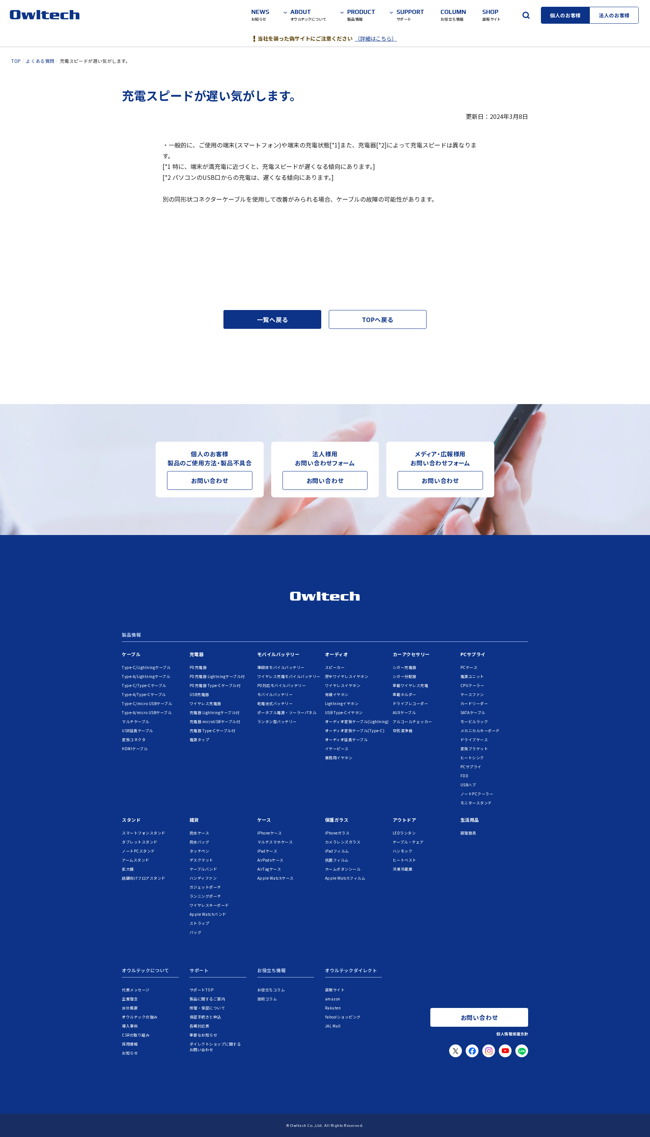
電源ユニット (472, 676)
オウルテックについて (145, 970)
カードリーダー (474, 703)
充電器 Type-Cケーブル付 (212, 730)
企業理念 (130, 999)
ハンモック (403, 851)
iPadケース (267, 851)
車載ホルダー (404, 694)
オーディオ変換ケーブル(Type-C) (355, 730)
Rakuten (333, 1008)
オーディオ (336, 654)
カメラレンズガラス (343, 842)
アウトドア (404, 819)
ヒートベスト (404, 860)
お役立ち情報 (271, 970)
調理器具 (468, 833)
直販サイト (335, 990)
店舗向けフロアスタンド (144, 878)
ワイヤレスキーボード (209, 905)
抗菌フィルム (337, 860)
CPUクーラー (472, 685)
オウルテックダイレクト (351, 970)
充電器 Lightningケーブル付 (215, 712)
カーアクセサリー (411, 654)
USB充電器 (199, 694)
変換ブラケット (474, 748)
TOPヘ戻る (377, 319)
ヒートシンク (472, 757)
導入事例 (130, 1026)
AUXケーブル (404, 712)
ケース (264, 819)
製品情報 (131, 635)
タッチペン (200, 851)
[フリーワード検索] (526, 15)
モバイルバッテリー (278, 654)
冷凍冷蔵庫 (403, 869)
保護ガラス (337, 819)
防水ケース (200, 833)
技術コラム (267, 999)
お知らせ (130, 1053)
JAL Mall (333, 1026)
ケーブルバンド (203, 869)
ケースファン (472, 694)
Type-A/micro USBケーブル (147, 712)
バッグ (196, 932)
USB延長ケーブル (137, 730)
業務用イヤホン (339, 757)
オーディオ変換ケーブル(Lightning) (357, 721)
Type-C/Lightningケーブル (146, 667)
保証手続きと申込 (205, 1017)
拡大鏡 (128, 869)
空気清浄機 (403, 730)
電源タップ (200, 739)
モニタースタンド (476, 803)
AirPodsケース (270, 860)
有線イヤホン (337, 694)
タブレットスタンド (140, 842)
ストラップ (200, 923)
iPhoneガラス (337, 833)
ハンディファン (203, 878)
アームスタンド (135, 860)
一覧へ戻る (272, 319)
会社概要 (130, 1008)
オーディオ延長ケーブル (346, 739)
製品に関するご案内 (207, 999)
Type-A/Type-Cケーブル (144, 694)
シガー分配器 (404, 676)
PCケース (469, 667)
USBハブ (468, 784)
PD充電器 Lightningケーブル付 (217, 676)
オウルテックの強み (140, 1017)
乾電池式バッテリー (275, 703)
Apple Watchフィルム (345, 878)
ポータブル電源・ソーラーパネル (287, 712)
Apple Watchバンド (208, 914)
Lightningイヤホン (342, 703)
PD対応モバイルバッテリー (281, 685)
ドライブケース (474, 739)
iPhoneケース (269, 833)
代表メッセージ (136, 990)
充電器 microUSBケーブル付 (215, 721)
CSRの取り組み (135, 1035)
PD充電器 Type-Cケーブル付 (215, 685)
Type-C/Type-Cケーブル (144, 685)
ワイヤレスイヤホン (343, 685)
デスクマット (201, 860)
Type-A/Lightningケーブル (146, 676)
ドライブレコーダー (410, 703)
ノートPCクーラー (477, 794)
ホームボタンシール (343, 869)
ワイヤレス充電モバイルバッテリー (288, 676)
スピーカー (335, 667)
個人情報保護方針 (512, 1034)
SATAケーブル (472, 712)
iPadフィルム (337, 851)
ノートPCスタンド (138, 851)
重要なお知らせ (203, 1035)
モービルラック (474, 721)
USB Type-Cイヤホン (344, 712)
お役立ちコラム (271, 990)
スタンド (131, 819)
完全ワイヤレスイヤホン (347, 676)
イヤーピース (337, 748)
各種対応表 (200, 1026)
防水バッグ (200, 842)
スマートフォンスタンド (144, 833)
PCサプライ (473, 654)
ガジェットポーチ (205, 887)
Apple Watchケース (275, 878)
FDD (464, 775)
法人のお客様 (614, 15)
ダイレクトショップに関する (215, 1046)
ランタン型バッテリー (277, 721)
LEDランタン (404, 833)
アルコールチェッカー (412, 721)
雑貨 (194, 819)
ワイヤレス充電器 (205, 703)
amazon (332, 999)
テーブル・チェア (408, 842)
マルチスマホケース (275, 842)
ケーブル (131, 654)
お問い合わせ (209, 480)
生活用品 (469, 819)
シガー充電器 (404, 667)
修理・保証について (207, 1008)
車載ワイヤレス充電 (410, 685)
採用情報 (130, 1044)
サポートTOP (202, 990)
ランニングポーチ (205, 896)
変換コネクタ (134, 739)
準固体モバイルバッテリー (281, 667)
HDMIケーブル (134, 748)
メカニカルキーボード (480, 730)
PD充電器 (198, 667)
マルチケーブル (135, 721)
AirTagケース (269, 869)
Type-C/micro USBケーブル (147, 703)
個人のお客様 (565, 15)
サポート (199, 970)
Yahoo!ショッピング (343, 1017)
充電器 (197, 654)
